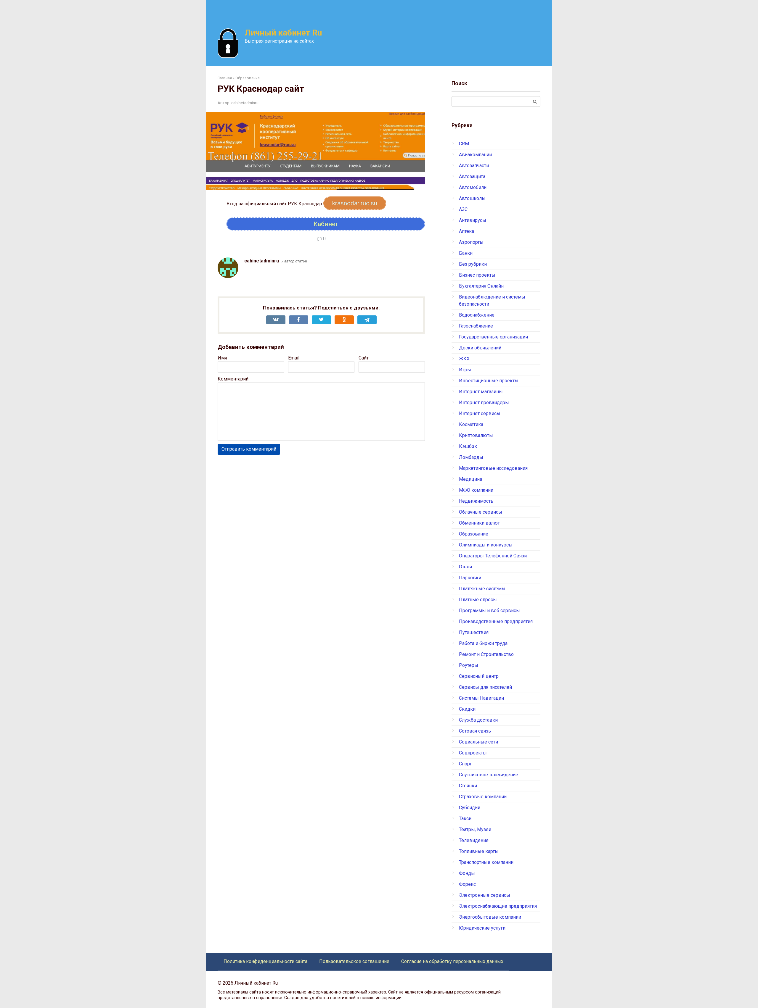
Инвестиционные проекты (488, 380)
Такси (465, 818)
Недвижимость (476, 501)
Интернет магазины (481, 391)
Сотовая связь (475, 731)
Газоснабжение (476, 326)
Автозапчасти (474, 165)
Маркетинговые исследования (493, 468)
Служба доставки (478, 720)
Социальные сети (478, 742)
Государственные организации (493, 337)
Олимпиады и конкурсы (486, 545)
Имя (222, 358)
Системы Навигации (481, 698)
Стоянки (468, 785)
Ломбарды (471, 457)
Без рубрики (473, 264)
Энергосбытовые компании (490, 917)
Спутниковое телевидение (488, 775)
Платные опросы (478, 599)
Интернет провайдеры (484, 402)
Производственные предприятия (496, 621)
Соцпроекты (473, 753)
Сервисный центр (479, 676)
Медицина (470, 479)
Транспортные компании (486, 862)
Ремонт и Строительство (486, 654)
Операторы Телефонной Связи (493, 556)
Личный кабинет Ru (283, 33)
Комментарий (233, 379)
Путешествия (474, 632)
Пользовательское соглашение (354, 961)
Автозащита (472, 176)
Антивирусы (472, 220)
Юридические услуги (482, 928)
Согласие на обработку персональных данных (452, 961)
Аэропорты (471, 242)
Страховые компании (483, 796)
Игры (465, 369)
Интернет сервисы (479, 413)
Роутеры (468, 665)
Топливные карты (479, 851)
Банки (466, 253)
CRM (464, 143)
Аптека (466, 231)
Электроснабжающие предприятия (498, 906)
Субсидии (469, 807)
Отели (465, 567)
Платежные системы (482, 588)
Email (293, 358)
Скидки (467, 709)
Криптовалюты (476, 435)
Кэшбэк (468, 446)
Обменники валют (479, 523)
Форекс (467, 884)
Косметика (471, 424)
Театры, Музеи (475, 829)
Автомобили (472, 187)
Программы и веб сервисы (489, 610)
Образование (473, 534)
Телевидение (474, 840)
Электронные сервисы (484, 895)
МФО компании (476, 490)
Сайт (364, 358)
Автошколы (472, 198)
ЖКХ (464, 359)
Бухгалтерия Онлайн (481, 286)
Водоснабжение (476, 315)
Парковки (470, 577)
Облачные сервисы (480, 512)
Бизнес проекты (477, 275)
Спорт (465, 764)
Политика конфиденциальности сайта (265, 961)
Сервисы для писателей (485, 687)
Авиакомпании (475, 154)
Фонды (467, 873)
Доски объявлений (480, 348)
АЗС (463, 209)
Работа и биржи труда (483, 643)
